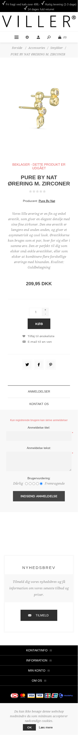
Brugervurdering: (39, 478)
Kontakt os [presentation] (39, 404)
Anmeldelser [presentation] (39, 391)
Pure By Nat (47, 201)
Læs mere (46, 727)
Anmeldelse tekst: (39, 448)
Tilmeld (42, 615)
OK (29, 727)
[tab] (39, 391)
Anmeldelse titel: (39, 427)
